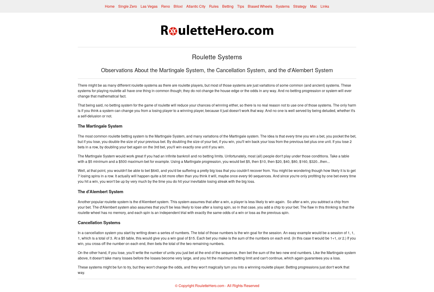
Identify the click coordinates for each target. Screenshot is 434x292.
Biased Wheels (260, 6)
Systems (283, 6)
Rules (214, 6)
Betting (228, 6)
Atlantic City (195, 6)
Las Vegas (149, 6)
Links (325, 6)
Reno (165, 6)
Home (110, 6)
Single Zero (127, 6)
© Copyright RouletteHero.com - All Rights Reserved (217, 285)
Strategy (300, 6)
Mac (313, 6)
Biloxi (178, 6)
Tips (240, 6)
